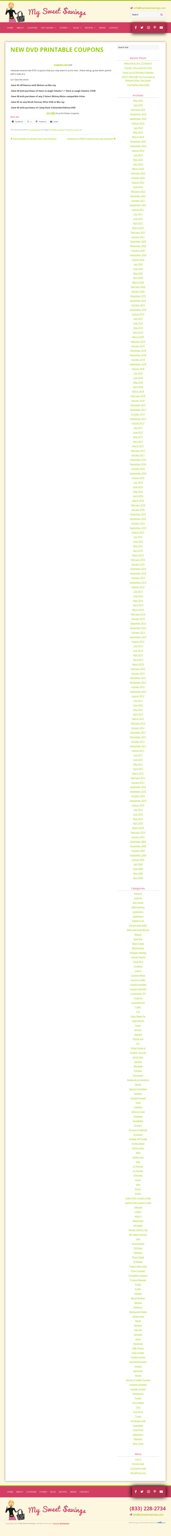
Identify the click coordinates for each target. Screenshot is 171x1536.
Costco (138, 970)
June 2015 (138, 541)
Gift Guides (47, 27)
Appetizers (138, 916)
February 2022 (138, 191)
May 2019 (138, 327)
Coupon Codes (138, 980)
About (20, 27)
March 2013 (138, 664)
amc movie (138, 902)
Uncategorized (34, 130)
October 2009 (138, 850)
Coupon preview (138, 984)
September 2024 (138, 118)
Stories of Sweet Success (138, 1380)
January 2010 (138, 837)
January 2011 (138, 782)
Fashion (138, 1093)
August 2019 (138, 314)
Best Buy (138, 939)
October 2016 (138, 468)
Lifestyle (138, 1207)
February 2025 (138, 109)
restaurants (138, 1316)
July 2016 (138, 482)
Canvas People (138, 957)
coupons (138, 998)
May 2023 (138, 159)
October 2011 (138, 741)
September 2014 (138, 582)
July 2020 (138, 264)
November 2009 (138, 846)
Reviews (138, 1325)
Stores (63, 27)
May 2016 (138, 491)
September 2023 (138, 146)
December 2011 (138, 732)
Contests (138, 966)
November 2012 (138, 682)
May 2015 (138, 546)
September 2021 (138, 205)
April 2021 (138, 223)
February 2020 (138, 286)
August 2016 (138, 477)
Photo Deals (138, 1257)
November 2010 (138, 791)
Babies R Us (138, 920)
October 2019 (138, 305)
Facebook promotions (138, 1079)
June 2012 (138, 705)
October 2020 (138, 250)
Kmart (138, 1189)
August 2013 (138, 641)
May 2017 (138, 437)
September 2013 (138, 637)
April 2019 (138, 332)
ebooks (138, 1061)
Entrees (138, 1070)
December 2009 (138, 841)
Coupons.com (61, 64)
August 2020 (138, 259)
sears (138, 1339)
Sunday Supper (138, 1389)
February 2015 (138, 559)
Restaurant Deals (138, 1311)
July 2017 (138, 427)
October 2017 (138, 414)
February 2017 (138, 450)
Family (138, 1084)
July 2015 (138, 536)
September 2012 (138, 691)
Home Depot (138, 1143)
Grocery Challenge (138, 1130)
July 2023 (138, 155)
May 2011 (138, 764)
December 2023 (138, 141)
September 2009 (138, 855)
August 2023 (138, 150)
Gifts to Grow (138, 1111)
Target (138, 1398)
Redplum (138, 1307)
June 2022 (138, 186)
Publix (138, 1284)
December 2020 (138, 241)
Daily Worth (138, 1020)
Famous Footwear (138, 1089)
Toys (138, 1407)
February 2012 (138, 723)
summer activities (138, 1384)
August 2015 (138, 532)
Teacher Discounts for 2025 (138, 67)
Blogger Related (138, 952)
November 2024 (138, 114)
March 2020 (138, 282)
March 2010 (138, 827)
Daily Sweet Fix (138, 1016)
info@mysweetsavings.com (150, 8)
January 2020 (138, 291)
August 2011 (138, 750)
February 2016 (138, 505)
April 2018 (138, 386)
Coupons (32, 27)
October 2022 (138, 177)
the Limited (138, 1402)
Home (10, 27)
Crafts (138, 1007)
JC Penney (138, 1166)
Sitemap (56, 1523)
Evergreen (138, 1075)
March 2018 (138, 391)
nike (138, 1239)
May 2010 (138, 818)
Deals (138, 1025)
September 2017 (138, 418)
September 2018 (138, 364)
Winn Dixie (138, 1443)
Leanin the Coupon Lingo (138, 1198)
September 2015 (138, 527)
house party (138, 1148)
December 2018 (138, 350)
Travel (138, 1416)
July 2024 (138, 127)
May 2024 (138, 132)
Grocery (138, 1125)
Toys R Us (138, 1411)
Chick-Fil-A (138, 961)
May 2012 (138, 709)
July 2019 (138, 318)
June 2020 (138, 268)
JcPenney (138, 1175)
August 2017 (138, 423)
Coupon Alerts (138, 975)
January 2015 (138, 564)
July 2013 (138, 646)
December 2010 (138, 787)
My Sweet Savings (138, 1234)
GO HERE (50, 113)
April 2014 (138, 605)
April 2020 (138, 277)
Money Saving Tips (138, 1230)
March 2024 (138, 136)
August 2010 (138, 805)
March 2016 (138, 500)
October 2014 (138, 577)
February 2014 (138, 614)
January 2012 (138, 727)
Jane (138, 1161)
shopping (138, 1343)
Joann (138, 1179)
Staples (138, 1366)
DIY (138, 1043)
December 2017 (138, 405)
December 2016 (138, 459)
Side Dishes (138, 1348)
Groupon (138, 1134)
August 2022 (138, 182)
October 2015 (138, 523)
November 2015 (138, 518)
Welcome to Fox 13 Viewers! (138, 63)
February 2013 (138, 668)
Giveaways (138, 1120)
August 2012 (138, 696)
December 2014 (138, 568)
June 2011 (138, 759)
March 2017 (138, 446)
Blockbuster (138, 948)
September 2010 (138, 800)
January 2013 (138, 673)
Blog (76, 27)
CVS (138, 1011)
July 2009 (138, 864)
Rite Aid (138, 1330)
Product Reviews (138, 1280)
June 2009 (138, 868)
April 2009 (138, 878)
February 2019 (138, 341)
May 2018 (138, 382)
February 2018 (138, 396)
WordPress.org (138, 1472)
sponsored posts (138, 1361)
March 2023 (138, 168)
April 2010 (138, 823)
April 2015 (138, 550)
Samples (138, 1334)
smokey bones (138, 1357)
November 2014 (138, 573)
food (138, 1102)
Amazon (138, 893)
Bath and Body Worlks (138, 929)
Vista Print (138, 1430)
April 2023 (138, 164)
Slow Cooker (138, 1352)
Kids (138, 1184)
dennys (138, 1029)
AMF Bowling (138, 907)
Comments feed (138, 1468)
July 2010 (138, 809)
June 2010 (138, 814)
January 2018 (138, 400)
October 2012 (138, 687)
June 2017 (138, 432)
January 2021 (138, 237)
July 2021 (138, 214)
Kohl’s (138, 1193)
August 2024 (138, 123)
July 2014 (138, 591)
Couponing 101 (138, 993)
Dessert (138, 1034)
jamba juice (138, 1157)
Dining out (138, 1039)
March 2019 (138, 337)
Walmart (138, 1439)
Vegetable (138, 1425)
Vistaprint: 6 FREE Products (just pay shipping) (90, 138)
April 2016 (138, 496)
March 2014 (138, 609)
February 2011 (138, 778)
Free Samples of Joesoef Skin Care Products (34, 138)
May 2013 (138, 655)
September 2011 (138, 746)
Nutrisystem (138, 1243)
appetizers (138, 911)
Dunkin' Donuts (138, 1052)
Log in (138, 1459)
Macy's (138, 1216)
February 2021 (138, 232)
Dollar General (138, 1048)
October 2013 (138, 632)
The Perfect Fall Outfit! (138, 84)
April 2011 (138, 768)
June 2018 (138, 377)
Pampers (138, 1252)
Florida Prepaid (138, 1098)
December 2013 (138, 623)
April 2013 (138, 659)
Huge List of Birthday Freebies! (138, 72)
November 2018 (138, 355)
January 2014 (138, 618)
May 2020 (138, 273)
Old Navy (138, 1248)
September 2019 (138, 309)
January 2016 (138, 509)
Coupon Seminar (138, 989)
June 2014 (138, 596)
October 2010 (138, 796)
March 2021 (138, 227)
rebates (138, 1293)
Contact (113, 27)
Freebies (138, 1107)
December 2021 (138, 196)
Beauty (138, 934)
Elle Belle (138, 1066)
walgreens (138, 1434)
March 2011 (138, 773)
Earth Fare (138, 1057)
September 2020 (138, 255)
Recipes (89, 27)
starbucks (138, 1370)
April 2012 (138, 714)
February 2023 (138, 173)
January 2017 (138, 455)
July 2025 (138, 105)
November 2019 (138, 300)
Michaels (138, 1225)
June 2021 (138, 218)
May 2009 (138, 873)
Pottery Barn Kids (138, 1266)
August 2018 (138, 368)
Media (102, 27)
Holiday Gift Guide (138, 1139)
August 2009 (138, 859)
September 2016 (138, 473)
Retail (138, 1320)
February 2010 (138, 832)
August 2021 (138, 209)
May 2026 (138, 100)
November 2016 (138, 464)
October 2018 (138, 359)
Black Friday (138, 943)
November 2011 (138, 737)
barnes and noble (138, 925)
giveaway (138, 1116)
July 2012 (138, 700)
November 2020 (138, 246)
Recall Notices (138, 1298)
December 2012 (138, 677)
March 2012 (138, 718)
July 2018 (138, 373)
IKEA (138, 1152)
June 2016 (138, 487)
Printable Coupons (57, 130)
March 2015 (138, 555)
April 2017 (138, 441)
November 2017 (138, 409)
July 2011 (138, 755)
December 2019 (138, 296)
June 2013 (138, 650)
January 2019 (138, 346)
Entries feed (138, 1463)
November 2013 (138, 627)
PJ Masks (138, 1261)
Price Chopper (138, 1270)
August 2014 (138, 587)
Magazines (138, 1220)
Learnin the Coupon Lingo (138, 1202)
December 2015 (138, 514)
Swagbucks (138, 1393)
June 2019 (138, 323)
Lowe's (138, 1211)
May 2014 (138, 600)
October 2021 (138, 200)
